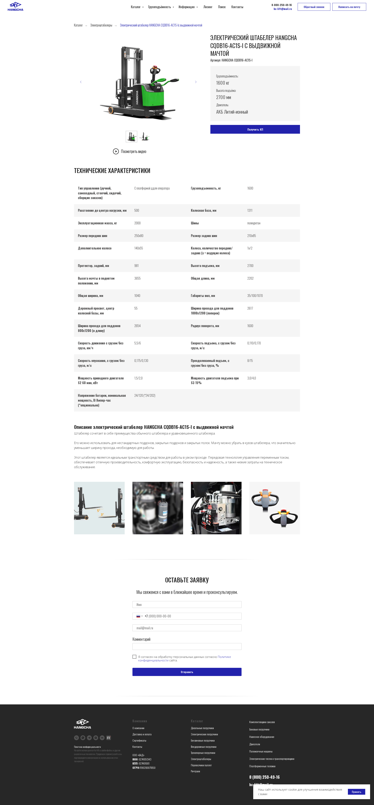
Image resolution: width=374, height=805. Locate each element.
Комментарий (141, 639)
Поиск (222, 6)
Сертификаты (139, 740)
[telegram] (89, 737)
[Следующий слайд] (196, 82)
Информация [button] (187, 6)
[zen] (95, 737)
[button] (314, 7)
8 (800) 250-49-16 (264, 777)
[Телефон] (76, 737)
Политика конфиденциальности (87, 746)
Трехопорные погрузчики (203, 753)
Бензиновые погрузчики (203, 740)
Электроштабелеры (101, 25)
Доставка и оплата (142, 734)
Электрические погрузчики (204, 734)
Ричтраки (195, 771)
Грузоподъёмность (160, 6)
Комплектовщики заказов (262, 722)
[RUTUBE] (108, 737)
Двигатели (254, 744)
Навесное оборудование (261, 737)
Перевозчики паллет (201, 765)
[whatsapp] (82, 737)
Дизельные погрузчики (202, 728)
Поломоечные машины (261, 751)
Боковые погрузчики (259, 729)
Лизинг (208, 6)
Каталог (136, 6)
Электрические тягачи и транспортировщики (271, 759)
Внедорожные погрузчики (203, 746)
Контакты (237, 6)
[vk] (102, 737)
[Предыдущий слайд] (81, 82)
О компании (138, 728)
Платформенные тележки (262, 766)
